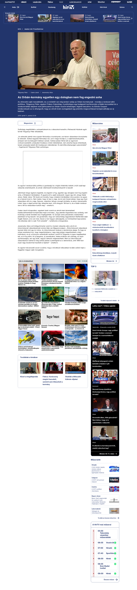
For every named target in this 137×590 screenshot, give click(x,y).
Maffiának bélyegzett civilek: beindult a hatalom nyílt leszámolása (102, 363)
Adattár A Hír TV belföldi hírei (34, 29)
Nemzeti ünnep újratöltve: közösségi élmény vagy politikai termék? (104, 391)
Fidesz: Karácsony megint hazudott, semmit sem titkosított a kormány (53, 380)
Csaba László (35, 92)
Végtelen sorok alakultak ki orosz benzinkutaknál (58, 19)
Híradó (94, 465)
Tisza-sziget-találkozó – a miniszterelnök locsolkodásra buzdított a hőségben (103, 227)
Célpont (94, 478)
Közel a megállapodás (29, 377)
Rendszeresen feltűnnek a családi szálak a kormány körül (105, 290)
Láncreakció (96, 509)
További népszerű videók (109, 300)
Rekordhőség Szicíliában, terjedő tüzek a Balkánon (91, 19)
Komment (95, 386)
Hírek (94, 145)
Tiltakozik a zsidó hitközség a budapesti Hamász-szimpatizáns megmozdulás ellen (104, 199)
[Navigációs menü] (5, 7)
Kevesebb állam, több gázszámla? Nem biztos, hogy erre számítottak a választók (104, 420)
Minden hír (110, 261)
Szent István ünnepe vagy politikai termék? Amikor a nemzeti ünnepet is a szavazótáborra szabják (125, 22)
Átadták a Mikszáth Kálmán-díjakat (73, 378)
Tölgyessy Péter (23, 92)
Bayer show (96, 496)
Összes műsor (109, 579)
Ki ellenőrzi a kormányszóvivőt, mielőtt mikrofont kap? (104, 447)
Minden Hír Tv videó (107, 454)
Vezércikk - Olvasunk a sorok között (103, 327)
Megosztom (28, 123)
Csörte (94, 487)
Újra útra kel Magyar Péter (26, 18)
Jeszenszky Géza (47, 92)
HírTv (19, 29)
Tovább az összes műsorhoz (107, 518)
